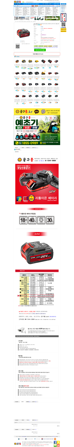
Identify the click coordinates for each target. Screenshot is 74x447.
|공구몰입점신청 (47, 436)
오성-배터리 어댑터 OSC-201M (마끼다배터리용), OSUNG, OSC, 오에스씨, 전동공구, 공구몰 (24, 101)
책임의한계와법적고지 (34, 436)
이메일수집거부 (29, 436)
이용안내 (20, 436)
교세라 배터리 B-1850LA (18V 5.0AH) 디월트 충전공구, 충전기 (30, 77)
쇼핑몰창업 (39, 436)
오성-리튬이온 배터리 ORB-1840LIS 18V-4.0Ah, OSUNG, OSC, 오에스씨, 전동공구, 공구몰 (37, 89)
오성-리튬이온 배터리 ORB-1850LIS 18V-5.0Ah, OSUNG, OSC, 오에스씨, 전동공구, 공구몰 (30, 89)
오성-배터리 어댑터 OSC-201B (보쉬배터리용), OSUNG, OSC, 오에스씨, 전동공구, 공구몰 (56, 89)
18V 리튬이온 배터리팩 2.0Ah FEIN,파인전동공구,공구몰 (17, 65)
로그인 (45, 0)
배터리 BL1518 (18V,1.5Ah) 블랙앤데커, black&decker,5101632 (56, 65)
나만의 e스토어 (54, 0)
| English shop (50, 436)
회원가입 (48, 0)
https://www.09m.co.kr (41, 445)
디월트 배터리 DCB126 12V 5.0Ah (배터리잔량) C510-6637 (43, 77)
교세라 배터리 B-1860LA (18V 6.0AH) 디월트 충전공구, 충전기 (37, 77)
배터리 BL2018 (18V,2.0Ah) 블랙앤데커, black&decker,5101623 (17, 77)
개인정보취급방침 (23, 436)
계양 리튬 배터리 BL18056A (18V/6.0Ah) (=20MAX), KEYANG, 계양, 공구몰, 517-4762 (24, 88)
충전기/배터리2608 (50, 37)
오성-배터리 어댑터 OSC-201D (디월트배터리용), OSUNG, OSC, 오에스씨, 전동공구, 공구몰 (17, 101)
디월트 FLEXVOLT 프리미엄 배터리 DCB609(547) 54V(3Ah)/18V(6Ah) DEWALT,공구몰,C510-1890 (30, 66)
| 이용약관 (56, 436)
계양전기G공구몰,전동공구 (44, 37)
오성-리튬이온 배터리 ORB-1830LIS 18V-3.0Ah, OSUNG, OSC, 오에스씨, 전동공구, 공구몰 (43, 89)
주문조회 (51, 0)
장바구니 (58, 0)
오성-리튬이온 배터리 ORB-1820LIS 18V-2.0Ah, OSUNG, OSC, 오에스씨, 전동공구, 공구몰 (50, 89)
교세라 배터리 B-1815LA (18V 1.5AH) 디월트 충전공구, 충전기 (24, 77)
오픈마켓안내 (42, 436)
